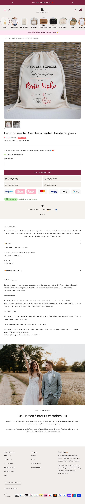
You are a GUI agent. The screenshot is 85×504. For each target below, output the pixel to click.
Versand (21, 141)
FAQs (33, 459)
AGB (5, 475)
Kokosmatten (43, 27)
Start (5, 38)
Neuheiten (34, 27)
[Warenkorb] (80, 10)
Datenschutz (8, 463)
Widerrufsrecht (9, 467)
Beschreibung (10, 227)
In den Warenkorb (42, 172)
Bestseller (14, 27)
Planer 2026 (24, 27)
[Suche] (9, 10)
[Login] (75, 10)
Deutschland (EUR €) (11, 483)
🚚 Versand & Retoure (13, 271)
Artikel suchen (36, 467)
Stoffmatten (53, 27)
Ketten (5, 27)
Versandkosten (9, 471)
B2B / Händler (36, 463)
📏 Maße (8, 243)
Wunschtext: (8, 159)
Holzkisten (62, 27)
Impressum (8, 459)
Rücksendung (34, 335)
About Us (7, 456)
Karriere (33, 456)
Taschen (72, 27)
